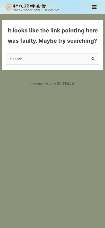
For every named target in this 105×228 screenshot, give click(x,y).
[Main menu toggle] (94, 7)
